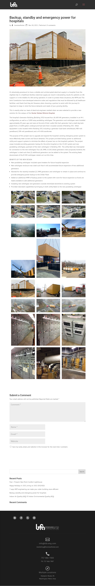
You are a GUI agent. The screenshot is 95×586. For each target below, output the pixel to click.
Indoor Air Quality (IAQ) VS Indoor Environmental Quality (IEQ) (32, 496)
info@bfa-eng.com (47, 543)
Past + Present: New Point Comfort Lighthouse (26, 482)
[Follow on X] (27, 517)
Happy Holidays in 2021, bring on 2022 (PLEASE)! (27, 486)
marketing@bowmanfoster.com (47, 547)
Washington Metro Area (47, 579)
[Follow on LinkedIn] (14, 517)
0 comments (51, 25)
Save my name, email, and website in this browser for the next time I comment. (40, 447)
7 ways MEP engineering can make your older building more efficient (34, 489)
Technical (42, 25)
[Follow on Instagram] (34, 517)
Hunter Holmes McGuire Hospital (43, 113)
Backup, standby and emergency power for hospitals (28, 493)
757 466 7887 (49, 561)
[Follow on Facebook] (21, 517)
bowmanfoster (19, 25)
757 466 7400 (47, 558)
